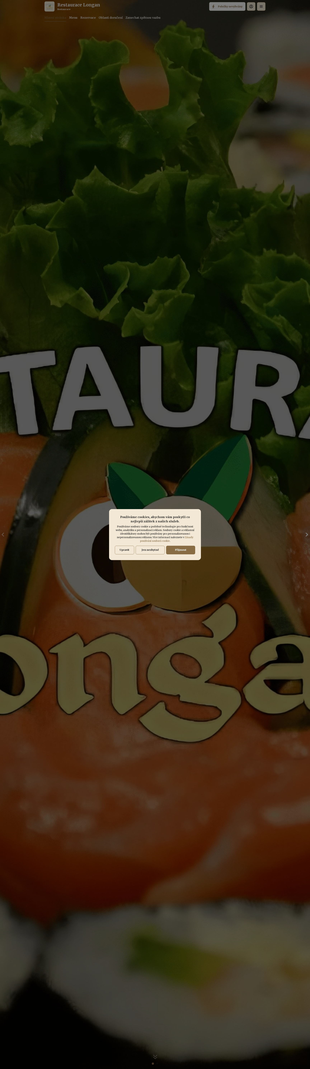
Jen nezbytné (150, 549)
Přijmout (180, 549)
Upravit (124, 549)
